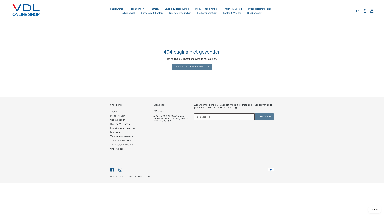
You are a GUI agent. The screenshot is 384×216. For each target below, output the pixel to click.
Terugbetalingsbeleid (121, 144)
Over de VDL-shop (120, 124)
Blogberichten (117, 115)
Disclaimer (116, 132)
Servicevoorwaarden (121, 140)
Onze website (117, 148)
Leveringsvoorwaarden (122, 128)
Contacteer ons (118, 119)
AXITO (150, 176)
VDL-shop (122, 176)
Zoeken (114, 111)
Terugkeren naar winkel (190, 66)
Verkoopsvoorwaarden (122, 136)
